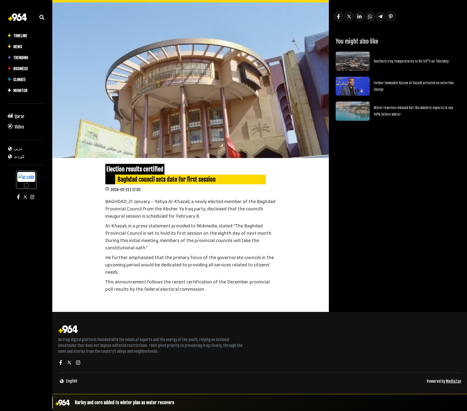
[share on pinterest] (391, 16)
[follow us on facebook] (60, 363)
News (17, 46)
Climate (19, 79)
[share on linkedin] (359, 16)
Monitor (20, 90)
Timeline (20, 35)
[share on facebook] (338, 16)
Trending (20, 57)
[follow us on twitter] (69, 363)
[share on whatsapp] (370, 16)
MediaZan (453, 381)
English (71, 381)
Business (20, 68)
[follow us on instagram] (78, 363)
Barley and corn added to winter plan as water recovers (124, 402)
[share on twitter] (349, 16)
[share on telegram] (380, 16)
